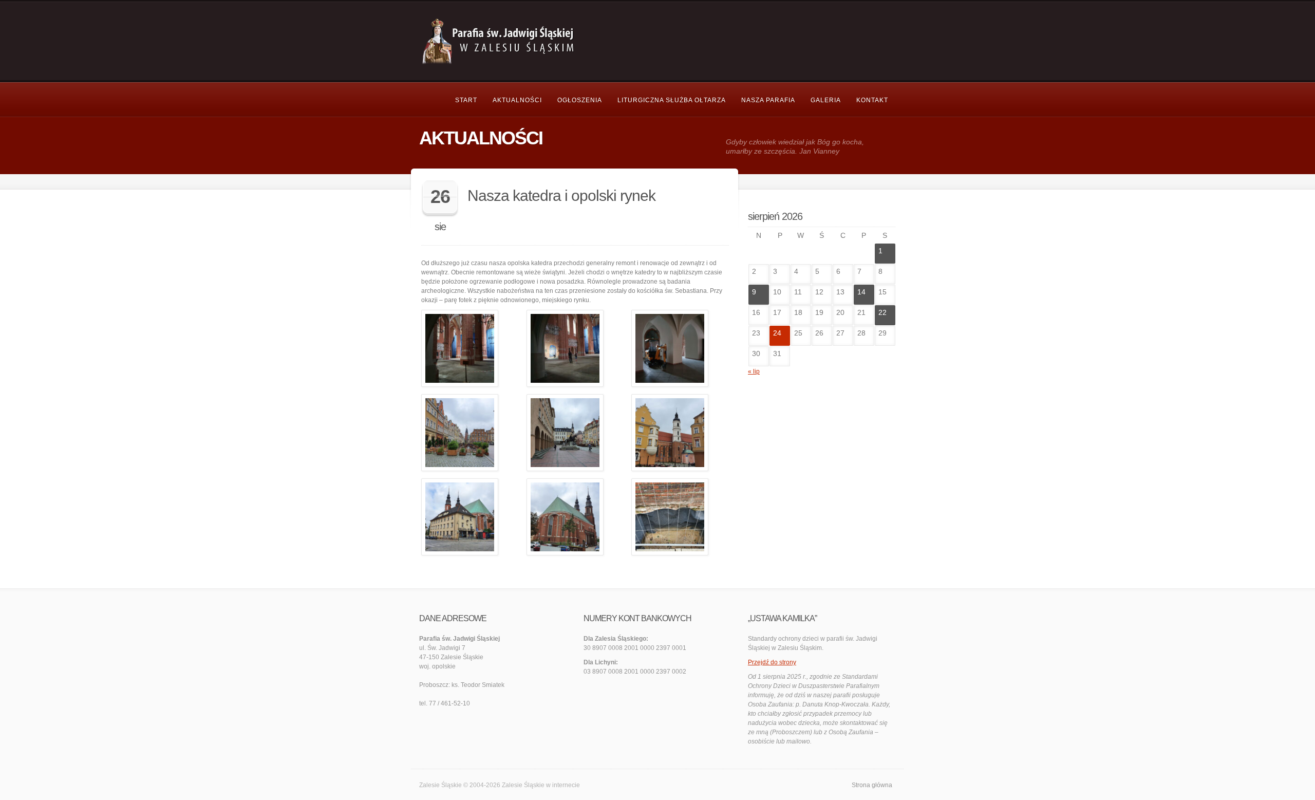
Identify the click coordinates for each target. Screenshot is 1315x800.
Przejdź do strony (772, 662)
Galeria (826, 100)
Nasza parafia (768, 100)
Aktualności (517, 100)
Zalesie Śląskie (523, 785)
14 (861, 292)
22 (882, 312)
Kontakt (872, 100)
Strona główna (872, 785)
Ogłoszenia (579, 100)
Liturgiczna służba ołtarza (671, 100)
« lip (754, 371)
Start (466, 100)
